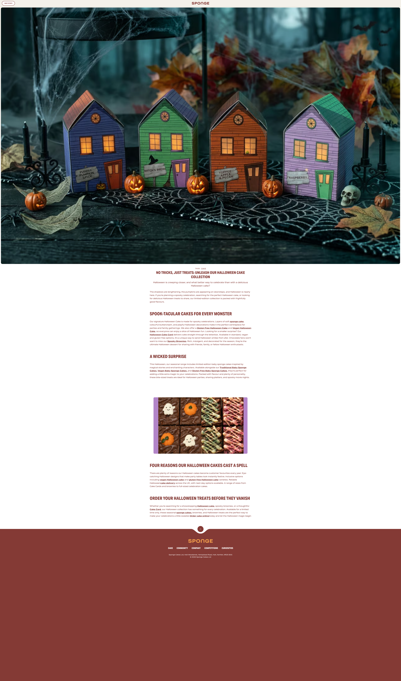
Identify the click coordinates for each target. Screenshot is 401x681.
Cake (203, 268)
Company (196, 548)
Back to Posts (8, 3)
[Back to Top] (200, 529)
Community (182, 548)
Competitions (211, 548)
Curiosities (227, 548)
